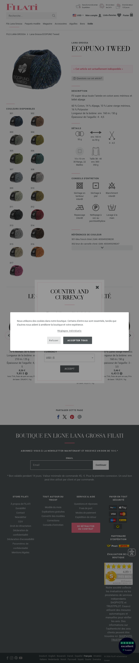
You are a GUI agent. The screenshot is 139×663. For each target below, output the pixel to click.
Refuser (53, 340)
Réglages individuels (69, 330)
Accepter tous (77, 340)
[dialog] (69, 331)
